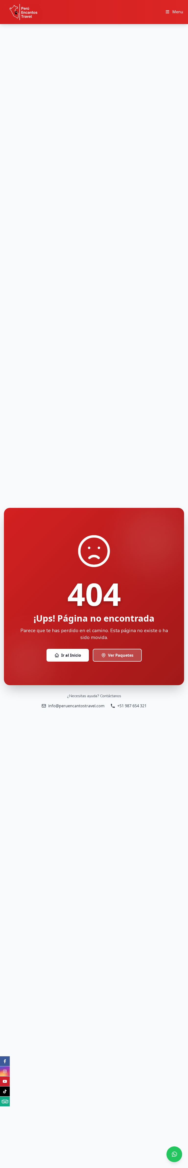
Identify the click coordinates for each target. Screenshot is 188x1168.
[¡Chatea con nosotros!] (174, 1154)
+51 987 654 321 (132, 706)
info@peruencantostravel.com (76, 706)
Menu (177, 11)
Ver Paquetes (120, 655)
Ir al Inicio (71, 655)
